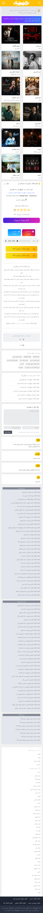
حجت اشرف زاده (36, 875)
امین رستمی (37, 824)
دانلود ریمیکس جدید (34, 903)
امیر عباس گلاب (36, 813)
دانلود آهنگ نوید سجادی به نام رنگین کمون (28, 560)
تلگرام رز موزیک (14, 232)
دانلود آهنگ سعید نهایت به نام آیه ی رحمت (28, 581)
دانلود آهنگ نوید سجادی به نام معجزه (30, 545)
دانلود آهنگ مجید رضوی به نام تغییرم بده (29, 691)
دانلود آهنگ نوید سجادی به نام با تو (30, 563)
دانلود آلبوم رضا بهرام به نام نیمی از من (30, 659)
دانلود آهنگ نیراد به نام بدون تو (31, 496)
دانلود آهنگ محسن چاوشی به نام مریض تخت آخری (26, 676)
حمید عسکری (37, 886)
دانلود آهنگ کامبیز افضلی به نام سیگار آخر (29, 577)
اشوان (38, 796)
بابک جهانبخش (36, 838)
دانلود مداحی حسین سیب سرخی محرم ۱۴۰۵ (28, 726)
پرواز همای (37, 858)
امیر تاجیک (37, 810)
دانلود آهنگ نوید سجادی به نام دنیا (30, 556)
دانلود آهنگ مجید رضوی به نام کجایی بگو (29, 616)
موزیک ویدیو (37, 761)
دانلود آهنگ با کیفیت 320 (21, 249)
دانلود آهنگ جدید (28, 189)
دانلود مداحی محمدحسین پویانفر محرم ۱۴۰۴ (28, 740)
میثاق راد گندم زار (21, 323)
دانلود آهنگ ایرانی (17, 357)
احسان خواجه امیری (35, 789)
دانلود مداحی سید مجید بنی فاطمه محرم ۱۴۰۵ (28, 729)
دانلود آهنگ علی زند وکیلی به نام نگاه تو (29, 673)
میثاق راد (20, 367)
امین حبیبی (37, 820)
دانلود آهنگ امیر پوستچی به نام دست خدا (28, 506)
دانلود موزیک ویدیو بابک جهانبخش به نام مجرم (27, 574)
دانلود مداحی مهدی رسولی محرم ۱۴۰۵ (30, 733)
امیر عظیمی (37, 817)
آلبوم (39, 758)
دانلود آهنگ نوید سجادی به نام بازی (30, 538)
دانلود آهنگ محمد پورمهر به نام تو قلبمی (29, 517)
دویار (39, 893)
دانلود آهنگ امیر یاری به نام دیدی (31, 584)
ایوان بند (38, 831)
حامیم (38, 872)
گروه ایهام (37, 834)
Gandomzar (36, 357)
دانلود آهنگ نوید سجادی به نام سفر (30, 567)
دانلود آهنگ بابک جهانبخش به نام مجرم (29, 701)
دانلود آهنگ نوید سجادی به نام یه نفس (29, 552)
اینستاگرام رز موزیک (28, 232)
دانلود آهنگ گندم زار (12, 360)
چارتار (39, 862)
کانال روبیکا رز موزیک (21, 220)
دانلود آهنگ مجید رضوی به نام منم (30, 609)
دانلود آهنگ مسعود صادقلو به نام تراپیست (28, 669)
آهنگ (20, 345)
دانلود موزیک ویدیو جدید (20, 899)
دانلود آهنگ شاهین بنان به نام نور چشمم (29, 524)
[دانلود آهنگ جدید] (21, 3)
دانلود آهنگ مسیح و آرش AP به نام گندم (29, 627)
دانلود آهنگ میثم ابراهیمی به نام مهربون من (28, 694)
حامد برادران (37, 865)
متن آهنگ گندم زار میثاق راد (32, 367)
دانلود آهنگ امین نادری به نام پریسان (30, 521)
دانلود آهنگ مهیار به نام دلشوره (31, 535)
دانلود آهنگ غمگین (20, 903)
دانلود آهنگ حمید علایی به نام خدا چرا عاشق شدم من (25, 503)
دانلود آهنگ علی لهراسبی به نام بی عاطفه (29, 683)
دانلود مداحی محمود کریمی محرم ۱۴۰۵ (30, 722)
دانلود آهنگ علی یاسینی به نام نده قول (29, 613)
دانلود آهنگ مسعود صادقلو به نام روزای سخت (28, 634)
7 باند (38, 772)
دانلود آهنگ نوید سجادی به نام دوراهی (29, 549)
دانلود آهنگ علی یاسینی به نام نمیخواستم (29, 644)
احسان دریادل (36, 786)
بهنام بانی (37, 848)
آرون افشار (37, 779)
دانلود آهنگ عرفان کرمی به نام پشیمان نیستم (28, 591)
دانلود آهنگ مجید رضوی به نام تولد (30, 662)
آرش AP (38, 827)
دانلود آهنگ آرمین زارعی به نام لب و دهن (29, 652)
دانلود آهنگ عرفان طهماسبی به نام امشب (29, 641)
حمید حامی (37, 882)
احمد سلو (38, 793)
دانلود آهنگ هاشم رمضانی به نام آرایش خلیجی (27, 510)
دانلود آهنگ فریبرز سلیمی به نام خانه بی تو (28, 513)
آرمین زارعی (37, 776)
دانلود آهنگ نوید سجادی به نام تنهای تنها (29, 542)
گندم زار (22, 364)
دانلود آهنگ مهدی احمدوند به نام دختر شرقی (28, 531)
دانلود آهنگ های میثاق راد (32, 364)
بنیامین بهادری (36, 844)
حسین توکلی (37, 879)
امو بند (38, 803)
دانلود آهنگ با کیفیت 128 (21, 255)
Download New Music (12, 196)
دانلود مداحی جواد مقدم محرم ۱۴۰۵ (30, 737)
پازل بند (38, 855)
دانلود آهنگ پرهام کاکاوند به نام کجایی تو (29, 499)
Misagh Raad (27, 357)
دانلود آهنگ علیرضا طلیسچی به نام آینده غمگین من (26, 687)
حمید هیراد (37, 889)
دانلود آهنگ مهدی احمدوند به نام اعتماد (29, 648)
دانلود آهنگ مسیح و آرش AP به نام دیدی (29, 698)
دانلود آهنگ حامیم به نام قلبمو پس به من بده (28, 666)
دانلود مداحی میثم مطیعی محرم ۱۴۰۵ (30, 719)
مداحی (38, 765)
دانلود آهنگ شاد (24, 360)
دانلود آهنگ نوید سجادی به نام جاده (30, 570)
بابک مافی (37, 841)
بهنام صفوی (37, 851)
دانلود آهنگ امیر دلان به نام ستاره (31, 492)
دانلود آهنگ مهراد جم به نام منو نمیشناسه (29, 637)
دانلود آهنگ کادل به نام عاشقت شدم (30, 588)
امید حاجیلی (37, 807)
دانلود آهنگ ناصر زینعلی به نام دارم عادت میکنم (27, 708)
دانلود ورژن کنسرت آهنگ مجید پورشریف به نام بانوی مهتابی (24, 528)
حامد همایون (37, 868)
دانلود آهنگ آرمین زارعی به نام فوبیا (30, 630)
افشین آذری (37, 800)
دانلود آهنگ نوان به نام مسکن (32, 620)
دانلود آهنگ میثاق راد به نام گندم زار (28, 184)
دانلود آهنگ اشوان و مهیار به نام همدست (29, 655)
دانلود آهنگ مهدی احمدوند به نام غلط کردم (28, 606)
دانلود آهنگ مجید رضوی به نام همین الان (29, 623)
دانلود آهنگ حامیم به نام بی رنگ (31, 680)
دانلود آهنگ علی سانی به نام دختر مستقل (29, 595)
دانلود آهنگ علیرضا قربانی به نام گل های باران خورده (26, 705)
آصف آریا (38, 783)
